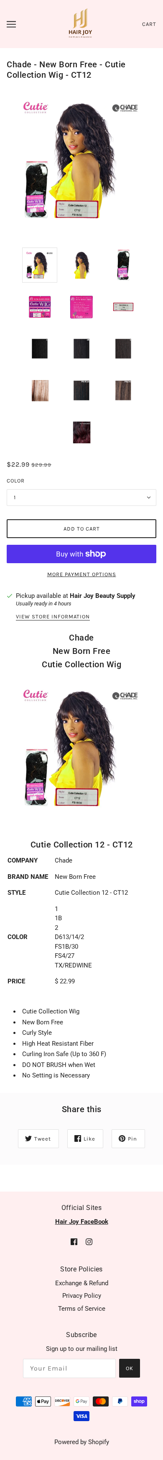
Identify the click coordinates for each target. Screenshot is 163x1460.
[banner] (80, 23)
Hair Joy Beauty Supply (102, 596)
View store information (53, 617)
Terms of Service (81, 1308)
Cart (149, 24)
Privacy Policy (81, 1295)
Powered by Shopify (81, 1442)
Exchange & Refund (81, 1283)
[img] (74, 1241)
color (16, 480)
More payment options (81, 574)
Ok (129, 1368)
